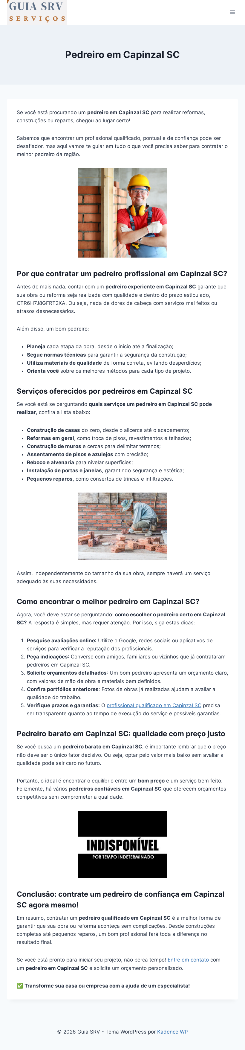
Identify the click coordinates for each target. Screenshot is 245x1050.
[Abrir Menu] (232, 12)
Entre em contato (188, 960)
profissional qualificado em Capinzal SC (154, 705)
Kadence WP (172, 1032)
